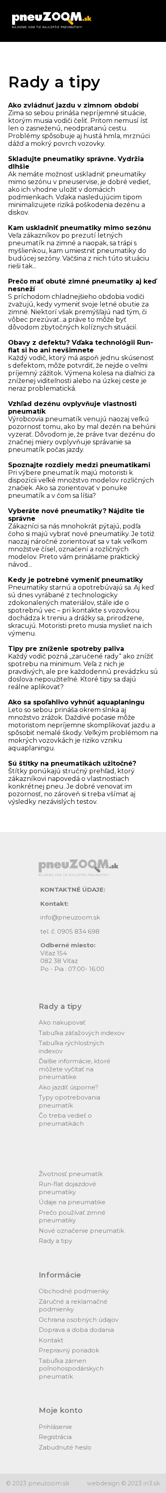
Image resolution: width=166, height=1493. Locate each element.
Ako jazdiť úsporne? (68, 1087)
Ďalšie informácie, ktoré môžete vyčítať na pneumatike (74, 1069)
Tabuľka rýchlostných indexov (71, 1047)
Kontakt (51, 1340)
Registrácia (55, 1437)
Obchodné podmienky (74, 1291)
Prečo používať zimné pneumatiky (72, 1216)
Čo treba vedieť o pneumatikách (65, 1119)
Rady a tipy (55, 1241)
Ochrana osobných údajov (78, 1319)
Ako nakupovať (62, 1022)
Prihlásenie (55, 1427)
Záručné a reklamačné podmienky (73, 1305)
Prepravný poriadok (69, 1350)
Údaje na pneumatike (72, 1202)
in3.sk (151, 1483)
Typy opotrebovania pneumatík (69, 1101)
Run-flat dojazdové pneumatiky (67, 1188)
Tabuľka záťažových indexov (81, 1033)
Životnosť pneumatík (71, 1174)
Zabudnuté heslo (65, 1447)
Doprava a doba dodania (76, 1330)
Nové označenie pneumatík (81, 1230)
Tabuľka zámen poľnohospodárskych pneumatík (71, 1368)
